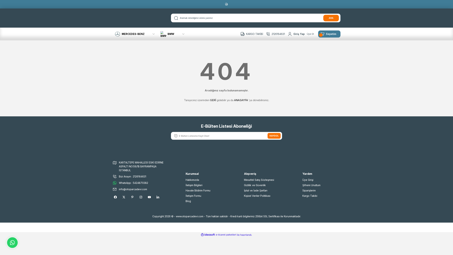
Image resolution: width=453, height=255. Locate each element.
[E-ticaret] (226, 234)
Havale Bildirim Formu (198, 190)
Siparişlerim (309, 190)
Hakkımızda (192, 179)
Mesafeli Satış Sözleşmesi (259, 179)
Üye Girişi (307, 179)
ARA (331, 18)
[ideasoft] (208, 235)
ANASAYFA (241, 100)
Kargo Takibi (309, 195)
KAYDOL (274, 135)
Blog (188, 201)
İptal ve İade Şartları (255, 190)
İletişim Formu (193, 195)
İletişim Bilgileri (194, 185)
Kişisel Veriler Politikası (257, 195)
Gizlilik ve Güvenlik (255, 185)
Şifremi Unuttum (311, 185)
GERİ (213, 100)
